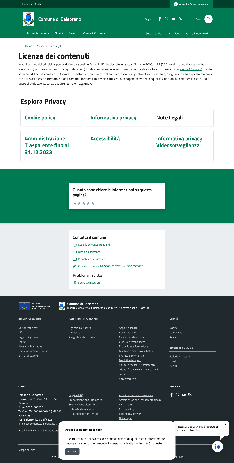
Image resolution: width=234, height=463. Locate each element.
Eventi (173, 366)
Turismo (123, 374)
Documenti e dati (28, 328)
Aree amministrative (30, 346)
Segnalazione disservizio (83, 404)
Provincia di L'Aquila (31, 4)
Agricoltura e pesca (80, 328)
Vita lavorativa (127, 379)
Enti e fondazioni (28, 356)
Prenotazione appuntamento (85, 400)
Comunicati (176, 332)
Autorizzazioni (127, 332)
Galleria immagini (179, 356)
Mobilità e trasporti (130, 360)
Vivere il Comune (181, 347)
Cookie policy (126, 409)
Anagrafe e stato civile (82, 337)
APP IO (199, 426)
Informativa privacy (130, 414)
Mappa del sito (26, 450)
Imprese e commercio (131, 356)
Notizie (173, 328)
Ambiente (74, 332)
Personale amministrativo (33, 351)
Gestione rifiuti (154, 33)
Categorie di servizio (83, 319)
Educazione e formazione (133, 346)
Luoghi (173, 361)
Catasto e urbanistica (131, 337)
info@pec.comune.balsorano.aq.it (37, 424)
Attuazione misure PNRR (83, 414)
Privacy (40, 46)
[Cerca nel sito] (208, 19)
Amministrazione (30, 319)
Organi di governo (28, 337)
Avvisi (172, 337)
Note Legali (125, 418)
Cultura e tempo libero (132, 342)
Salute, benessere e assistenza (137, 365)
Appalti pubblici (128, 328)
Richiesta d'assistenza (81, 409)
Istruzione (174, 33)
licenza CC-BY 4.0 (191, 69)
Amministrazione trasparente (136, 395)
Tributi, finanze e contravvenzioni (138, 369)
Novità (173, 319)
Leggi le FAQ (76, 395)
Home (28, 46)
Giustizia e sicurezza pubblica (136, 351)
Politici (22, 342)
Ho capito (72, 451)
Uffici (21, 332)
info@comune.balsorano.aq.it (43, 430)
